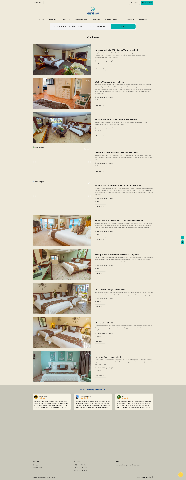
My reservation (147, 3)
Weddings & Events (112, 19)
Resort (65, 19)
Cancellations (37, 468)
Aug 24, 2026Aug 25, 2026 (69, 26)
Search (123, 26)
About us (52, 19)
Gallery (129, 19)
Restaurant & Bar (81, 19)
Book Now (143, 19)
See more (101, 69)
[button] (93, 26)
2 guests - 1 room (99, 26)
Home (41, 19)
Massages (96, 19)
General (35, 465)
